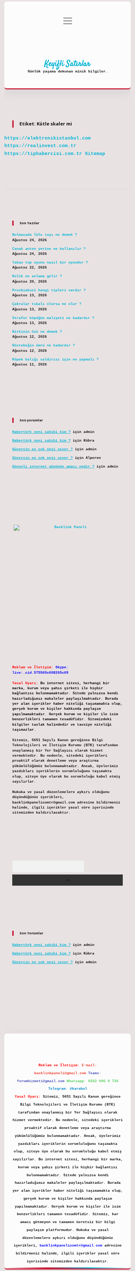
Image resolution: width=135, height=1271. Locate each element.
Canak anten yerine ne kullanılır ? (49, 249)
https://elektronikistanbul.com (47, 138)
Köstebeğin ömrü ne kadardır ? (43, 345)
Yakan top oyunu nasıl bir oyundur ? (50, 263)
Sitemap (95, 153)
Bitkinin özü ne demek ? (37, 332)
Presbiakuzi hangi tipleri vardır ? (49, 290)
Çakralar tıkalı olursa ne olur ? (46, 304)
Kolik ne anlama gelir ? (37, 276)
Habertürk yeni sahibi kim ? (41, 432)
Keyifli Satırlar (67, 64)
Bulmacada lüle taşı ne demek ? (44, 235)
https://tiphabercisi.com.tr (43, 153)
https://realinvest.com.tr (40, 146)
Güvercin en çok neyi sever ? (42, 449)
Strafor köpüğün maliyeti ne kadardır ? (53, 318)
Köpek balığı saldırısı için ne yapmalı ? (55, 360)
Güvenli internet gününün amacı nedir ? (53, 467)
